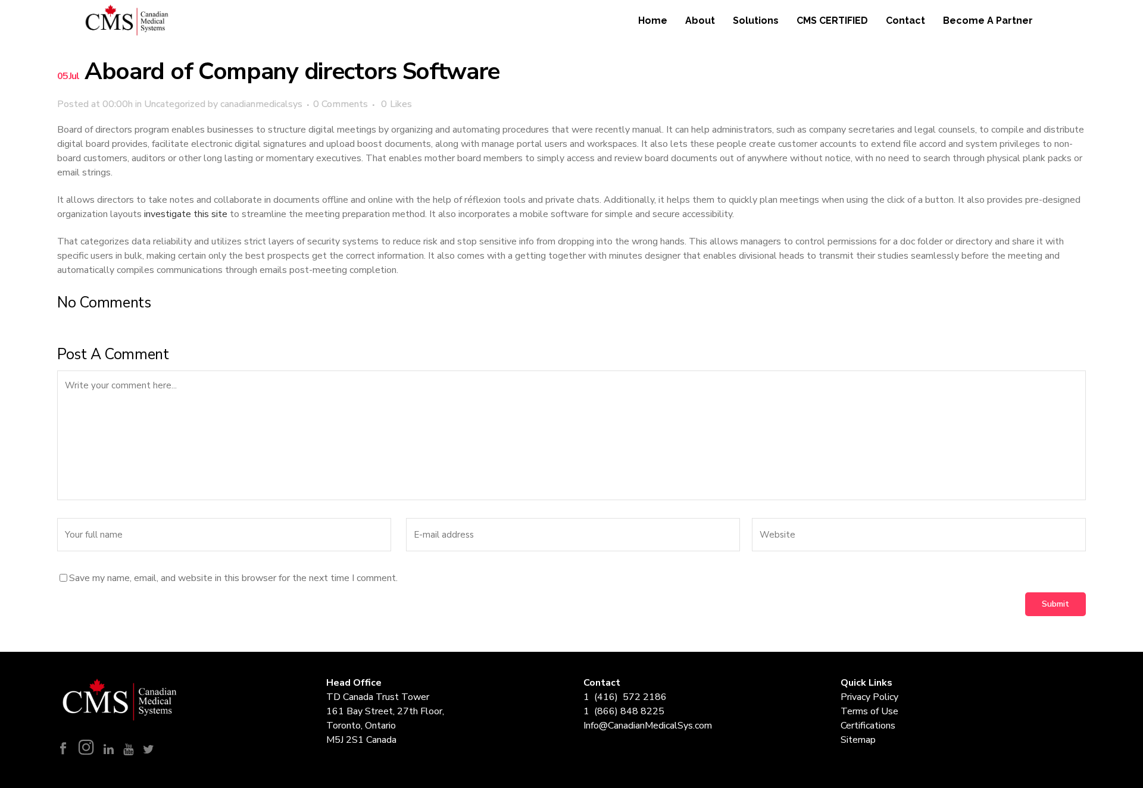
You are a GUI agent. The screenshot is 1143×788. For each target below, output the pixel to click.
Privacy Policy (869, 697)
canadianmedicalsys (261, 104)
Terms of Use (869, 711)
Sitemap (858, 739)
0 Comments (340, 104)
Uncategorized (174, 104)
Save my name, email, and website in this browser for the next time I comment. (233, 578)
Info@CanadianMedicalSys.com (647, 725)
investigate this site (185, 214)
